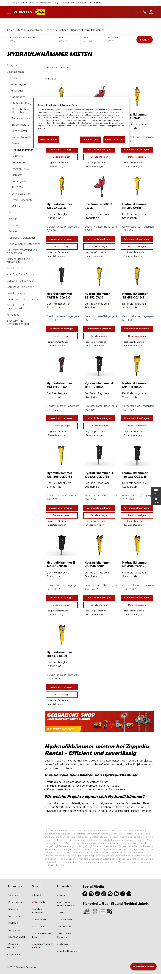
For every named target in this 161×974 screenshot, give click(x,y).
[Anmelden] (151, 12)
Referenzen (15, 902)
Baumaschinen (34, 30)
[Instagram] (91, 893)
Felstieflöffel (19, 130)
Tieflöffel (17, 187)
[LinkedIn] (116, 893)
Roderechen (19, 162)
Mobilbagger (17, 96)
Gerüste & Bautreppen (20, 286)
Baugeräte (13, 65)
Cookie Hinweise (68, 951)
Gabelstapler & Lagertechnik (16, 307)
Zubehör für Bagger (68, 30)
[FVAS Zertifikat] (109, 910)
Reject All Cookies (48, 139)
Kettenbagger (18, 84)
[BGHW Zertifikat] (102, 910)
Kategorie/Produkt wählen (22, 37)
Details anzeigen (61, 157)
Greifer (16, 143)
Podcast (13, 923)
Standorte (39, 902)
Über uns (13, 895)
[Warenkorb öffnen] (145, 12)
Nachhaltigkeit (16, 937)
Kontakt (38, 895)
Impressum (65, 926)
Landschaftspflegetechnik (22, 299)
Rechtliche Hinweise (64, 935)
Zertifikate (39, 926)
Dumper (13, 231)
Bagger (49, 30)
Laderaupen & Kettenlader (24, 243)
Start (61, 37)
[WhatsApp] (110, 893)
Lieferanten (40, 919)
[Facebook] (84, 893)
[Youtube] (103, 893)
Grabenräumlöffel (22, 137)
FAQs (62, 895)
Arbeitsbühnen (15, 268)
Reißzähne (18, 156)
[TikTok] (97, 893)
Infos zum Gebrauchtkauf (65, 904)
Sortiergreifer (20, 181)
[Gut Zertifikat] (86, 910)
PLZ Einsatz (113, 37)
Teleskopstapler (16, 293)
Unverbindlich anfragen (61, 149)
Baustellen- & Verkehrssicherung (18, 322)
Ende (86, 37)
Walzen (12, 218)
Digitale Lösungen (37, 911)
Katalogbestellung (41, 935)
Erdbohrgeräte (20, 124)
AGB (61, 912)
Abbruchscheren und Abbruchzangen (24, 111)
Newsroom (14, 916)
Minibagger (16, 90)
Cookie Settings (91, 139)
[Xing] (122, 893)
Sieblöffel (17, 174)
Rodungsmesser (21, 168)
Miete (20, 30)
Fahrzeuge (13, 314)
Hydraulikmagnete (22, 200)
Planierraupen (16, 225)
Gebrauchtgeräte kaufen (42, 946)
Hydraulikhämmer (93, 30)
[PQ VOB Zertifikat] (95, 910)
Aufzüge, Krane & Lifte (20, 274)
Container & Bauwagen (20, 280)
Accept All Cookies (114, 139)
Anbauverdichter (21, 118)
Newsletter (15, 930)
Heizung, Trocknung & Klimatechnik (20, 260)
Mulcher (16, 206)
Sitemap (64, 944)
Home (10, 30)
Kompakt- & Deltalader (21, 237)
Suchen (144, 39)
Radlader (13, 212)
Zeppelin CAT (16, 954)
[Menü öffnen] (9, 11)
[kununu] (128, 893)
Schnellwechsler (21, 193)
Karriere (13, 909)
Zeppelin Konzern (13, 946)
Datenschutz (66, 919)
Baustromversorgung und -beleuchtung (23, 251)
